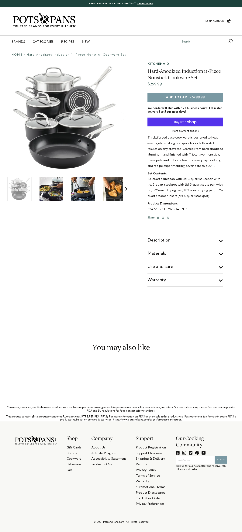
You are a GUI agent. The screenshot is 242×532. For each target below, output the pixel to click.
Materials (156, 253)
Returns (141, 464)
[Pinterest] (168, 218)
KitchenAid (158, 64)
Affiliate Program (103, 453)
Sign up (221, 460)
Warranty (156, 280)
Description (159, 240)
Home (16, 54)
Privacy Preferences (150, 504)
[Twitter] (163, 218)
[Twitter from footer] (191, 453)
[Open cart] (229, 21)
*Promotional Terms (150, 487)
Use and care (160, 266)
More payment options (185, 131)
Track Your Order (148, 498)
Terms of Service (148, 476)
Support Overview (149, 453)
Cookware (74, 459)
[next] (124, 116)
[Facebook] (158, 218)
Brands (72, 453)
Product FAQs (101, 464)
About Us (98, 448)
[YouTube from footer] (204, 453)
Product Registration (151, 448)
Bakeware (74, 464)
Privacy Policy (146, 470)
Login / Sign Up (214, 20)
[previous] (6, 116)
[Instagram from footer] (184, 453)
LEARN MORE (145, 3)
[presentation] (121, 3)
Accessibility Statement (108, 459)
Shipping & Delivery (150, 459)
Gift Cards (74, 448)
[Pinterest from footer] (197, 453)
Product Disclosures (150, 493)
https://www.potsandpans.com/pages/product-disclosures (147, 419)
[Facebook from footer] (178, 453)
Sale (70, 470)
